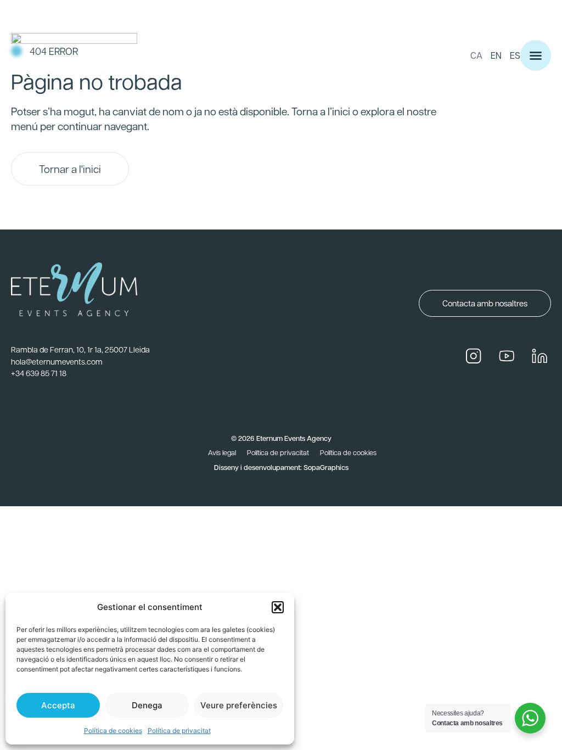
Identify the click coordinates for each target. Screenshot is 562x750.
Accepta (58, 705)
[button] (277, 607)
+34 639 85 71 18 (38, 373)
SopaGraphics (326, 467)
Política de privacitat (179, 730)
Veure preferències (238, 705)
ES (515, 55)
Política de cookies (113, 730)
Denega (147, 705)
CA (476, 55)
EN (496, 55)
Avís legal (222, 452)
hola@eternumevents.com (57, 361)
